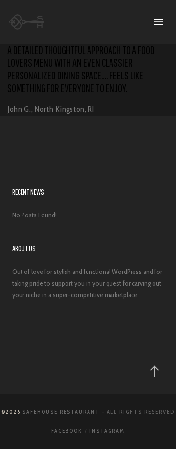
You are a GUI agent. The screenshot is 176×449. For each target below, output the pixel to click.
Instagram (107, 431)
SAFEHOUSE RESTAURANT (61, 412)
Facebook (66, 431)
